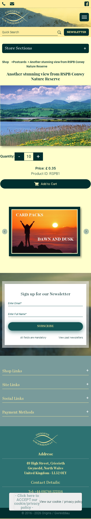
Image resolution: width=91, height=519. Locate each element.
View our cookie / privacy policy (61, 502)
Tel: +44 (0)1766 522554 (45, 492)
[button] (45, 48)
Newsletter (76, 32)
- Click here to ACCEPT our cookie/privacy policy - (27, 501)
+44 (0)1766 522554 (5, 3)
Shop (5, 62)
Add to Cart (49, 184)
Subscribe (45, 326)
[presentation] (5, 231)
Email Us (12, 3)
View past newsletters (71, 337)
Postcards (19, 62)
